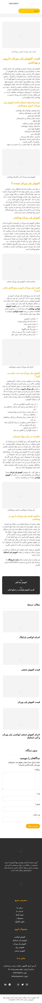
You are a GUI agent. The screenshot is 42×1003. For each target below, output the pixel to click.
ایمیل (37, 804)
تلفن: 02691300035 (19, 973)
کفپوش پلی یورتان (19, 944)
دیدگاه (37, 770)
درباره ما (20, 908)
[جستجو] (21, 11)
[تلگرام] (10, 984)
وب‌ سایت (36, 815)
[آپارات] (14, 984)
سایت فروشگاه (13, 560)
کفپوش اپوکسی (19, 937)
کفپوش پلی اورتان (16, 472)
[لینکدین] (5, 984)
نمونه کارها (20, 915)
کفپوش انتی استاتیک (10, 552)
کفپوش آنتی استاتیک (20, 940)
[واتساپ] (18, 984)
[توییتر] (22, 984)
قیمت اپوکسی (18, 311)
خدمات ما (19, 911)
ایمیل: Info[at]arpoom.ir (20, 976)
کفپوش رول (19, 947)
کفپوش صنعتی (19, 951)
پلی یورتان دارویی (27, 389)
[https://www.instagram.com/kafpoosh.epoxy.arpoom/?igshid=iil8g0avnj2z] (27, 984)
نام (38, 794)
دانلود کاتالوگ (19, 922)
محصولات (19, 918)
